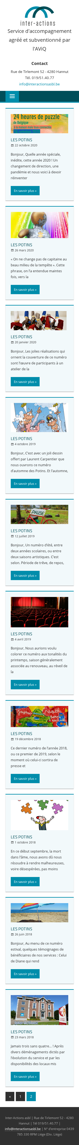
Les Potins (21, 139)
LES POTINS (21, 244)
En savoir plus (24, 191)
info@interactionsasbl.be (39, 84)
